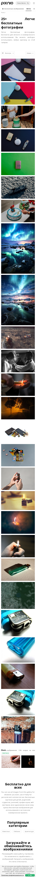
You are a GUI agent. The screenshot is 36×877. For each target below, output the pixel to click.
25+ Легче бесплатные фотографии (18, 23)
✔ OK (30, 875)
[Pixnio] (7, 4)
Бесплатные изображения (14, 9)
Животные (6, 831)
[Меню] (34, 3)
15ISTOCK (5, 753)
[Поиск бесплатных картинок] (28, 3)
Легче (28, 9)
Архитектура (29, 831)
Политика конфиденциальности (12, 875)
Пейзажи (17, 831)
